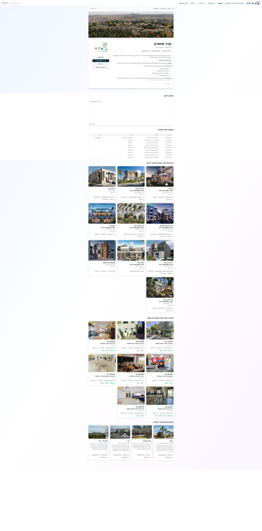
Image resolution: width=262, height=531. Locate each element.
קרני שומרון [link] (156, 8)
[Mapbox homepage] (92, 124)
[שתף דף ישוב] (102, 8)
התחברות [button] (4, 3)
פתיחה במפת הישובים (95, 101)
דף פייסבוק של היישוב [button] (101, 67)
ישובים (220, 3)
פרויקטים (211, 3)
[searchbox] (16, 3)
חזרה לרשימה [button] (94, 8)
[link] (173, 8)
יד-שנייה (201, 3)
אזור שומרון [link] (163, 8)
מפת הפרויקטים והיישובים (234, 3)
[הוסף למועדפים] (99, 8)
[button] (142, 84)
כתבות (192, 3)
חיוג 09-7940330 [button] (100, 60)
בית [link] (173, 8)
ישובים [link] (168, 8)
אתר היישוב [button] (100, 64)
